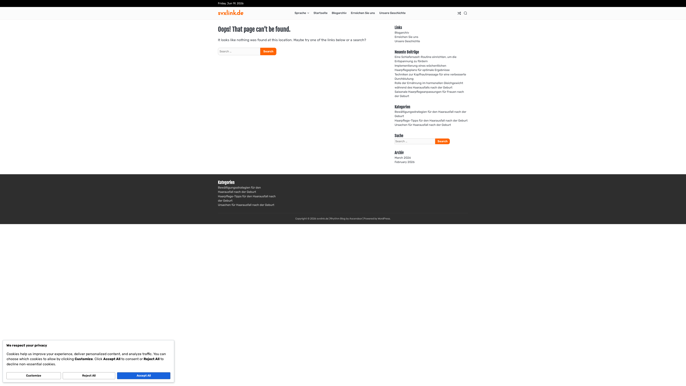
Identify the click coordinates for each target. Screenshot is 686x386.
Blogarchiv (339, 13)
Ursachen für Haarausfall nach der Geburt (423, 125)
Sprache (300, 13)
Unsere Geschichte (392, 13)
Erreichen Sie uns (363, 13)
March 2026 (403, 157)
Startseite (320, 13)
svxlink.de (230, 12)
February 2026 (405, 162)
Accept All (144, 375)
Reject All (89, 375)
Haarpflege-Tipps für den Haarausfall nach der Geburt (431, 120)
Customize (33, 375)
